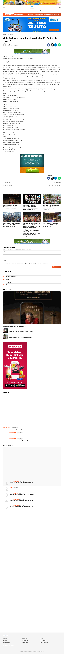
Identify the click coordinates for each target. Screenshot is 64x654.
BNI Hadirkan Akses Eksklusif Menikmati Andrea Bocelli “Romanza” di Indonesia (30, 14)
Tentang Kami (6, 642)
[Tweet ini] (52, 44)
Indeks (5, 638)
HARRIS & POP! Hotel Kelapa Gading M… (19, 440)
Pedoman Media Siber (8, 645)
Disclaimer (43, 640)
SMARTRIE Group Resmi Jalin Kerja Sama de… (22, 482)
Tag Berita (8, 282)
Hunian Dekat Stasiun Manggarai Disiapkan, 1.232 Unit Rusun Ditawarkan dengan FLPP (11, 225)
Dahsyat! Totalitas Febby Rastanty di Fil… (14, 429)
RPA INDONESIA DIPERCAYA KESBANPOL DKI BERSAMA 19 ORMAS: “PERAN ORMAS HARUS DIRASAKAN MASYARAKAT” (30, 207)
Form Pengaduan (45, 642)
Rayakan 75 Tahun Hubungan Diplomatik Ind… (22, 494)
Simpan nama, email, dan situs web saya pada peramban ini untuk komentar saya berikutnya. (26, 263)
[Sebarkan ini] (48, 44)
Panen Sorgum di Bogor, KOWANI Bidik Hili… (20, 337)
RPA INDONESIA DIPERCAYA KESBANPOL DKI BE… (21, 331)
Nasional (10, 325)
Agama (11, 487)
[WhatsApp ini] (59, 44)
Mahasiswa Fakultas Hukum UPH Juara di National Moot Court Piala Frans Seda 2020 (48, 184)
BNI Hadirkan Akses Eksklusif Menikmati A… (14, 326)
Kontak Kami (25, 642)
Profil (9, 427)
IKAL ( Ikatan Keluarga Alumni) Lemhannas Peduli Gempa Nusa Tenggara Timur (51, 225)
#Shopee (8, 279)
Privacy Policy (25, 640)
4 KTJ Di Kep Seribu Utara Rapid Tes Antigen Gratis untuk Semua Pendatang (16, 184)
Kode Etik (24, 638)
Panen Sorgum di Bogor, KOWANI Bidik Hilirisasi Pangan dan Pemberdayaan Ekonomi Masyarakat (51, 207)
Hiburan (16, 493)
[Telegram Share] (55, 44)
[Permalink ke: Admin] (4, 44)
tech (7, 284)
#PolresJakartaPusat (11, 276)
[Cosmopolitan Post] (32, 7)
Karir (42, 638)
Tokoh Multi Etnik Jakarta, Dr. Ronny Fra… (20, 434)
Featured (5, 325)
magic (7, 274)
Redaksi (5, 640)
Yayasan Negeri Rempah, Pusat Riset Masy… (22, 506)
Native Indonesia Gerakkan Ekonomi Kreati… (22, 500)
